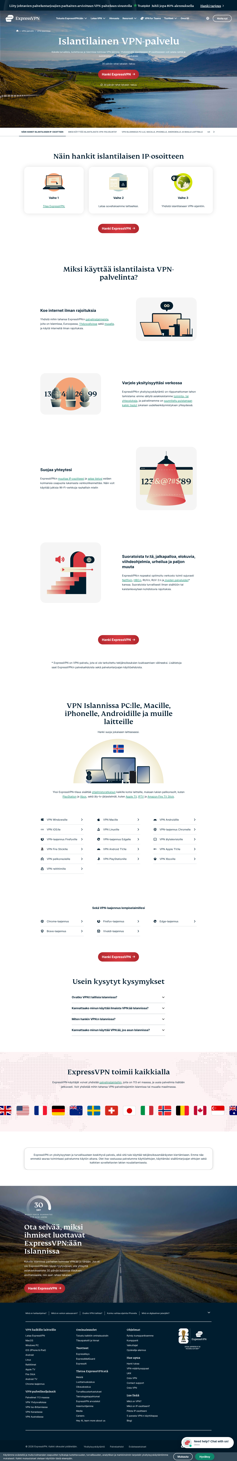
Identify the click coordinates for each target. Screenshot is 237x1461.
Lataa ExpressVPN (35, 1335)
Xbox (83, 796)
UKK (129, 1373)
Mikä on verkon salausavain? (64, 1313)
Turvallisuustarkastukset (89, 1391)
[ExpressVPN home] (22, 18)
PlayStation (69, 796)
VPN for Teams (153, 18)
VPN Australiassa (34, 1416)
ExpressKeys (82, 1354)
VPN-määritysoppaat (138, 1368)
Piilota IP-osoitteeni (137, 1411)
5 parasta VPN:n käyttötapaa (142, 1415)
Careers (80, 1415)
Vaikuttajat (132, 1345)
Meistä (79, 1377)
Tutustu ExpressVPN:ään (69, 18)
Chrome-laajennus (34, 1383)
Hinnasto (114, 18)
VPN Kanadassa (33, 1411)
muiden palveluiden (176, 580)
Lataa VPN (96, 18)
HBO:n (137, 580)
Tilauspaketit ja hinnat (87, 1340)
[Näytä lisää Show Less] (209, 1312)
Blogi (129, 1420)
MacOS (29, 1340)
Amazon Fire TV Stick (161, 796)
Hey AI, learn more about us (90, 1420)
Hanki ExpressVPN (116, 74)
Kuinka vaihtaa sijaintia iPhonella (122, 1313)
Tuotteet (168, 18)
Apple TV (131, 796)
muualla (109, 323)
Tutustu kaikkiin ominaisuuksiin (92, 1335)
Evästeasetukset (137, 1446)
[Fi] (17, 31)
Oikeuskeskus (83, 1386)
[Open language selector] (208, 18)
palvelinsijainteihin (110, 1082)
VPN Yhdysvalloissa (35, 1402)
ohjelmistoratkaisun (104, 792)
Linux (28, 1359)
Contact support (135, 1383)
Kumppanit (132, 1340)
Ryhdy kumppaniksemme (140, 1335)
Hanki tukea (133, 1363)
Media (79, 1411)
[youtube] (182, 1446)
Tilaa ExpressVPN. (54, 206)
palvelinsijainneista (97, 319)
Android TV (31, 1379)
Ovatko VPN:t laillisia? (92, 1313)
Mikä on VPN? (134, 1401)
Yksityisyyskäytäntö (94, 1446)
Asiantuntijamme (84, 1406)
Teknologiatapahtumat (88, 1396)
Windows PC (32, 1345)
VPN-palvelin (28, 31)
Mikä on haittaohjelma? (35, 1313)
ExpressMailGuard (85, 1358)
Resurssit (128, 18)
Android (29, 1355)
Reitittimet (30, 1364)
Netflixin (127, 580)
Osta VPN (132, 1378)
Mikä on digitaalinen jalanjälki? (155, 1313)
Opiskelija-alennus (136, 1350)
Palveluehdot (117, 1446)
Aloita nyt (222, 18)
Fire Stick (30, 1374)
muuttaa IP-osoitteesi (71, 478)
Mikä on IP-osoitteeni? (138, 1406)
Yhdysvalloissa (88, 323)
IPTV (141, 796)
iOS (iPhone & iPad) (35, 1350)
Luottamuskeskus (85, 1382)
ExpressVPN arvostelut (88, 1401)
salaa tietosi (95, 478)
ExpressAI (81, 1363)
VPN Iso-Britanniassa (36, 1407)
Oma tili (185, 18)
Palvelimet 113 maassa (37, 1397)
